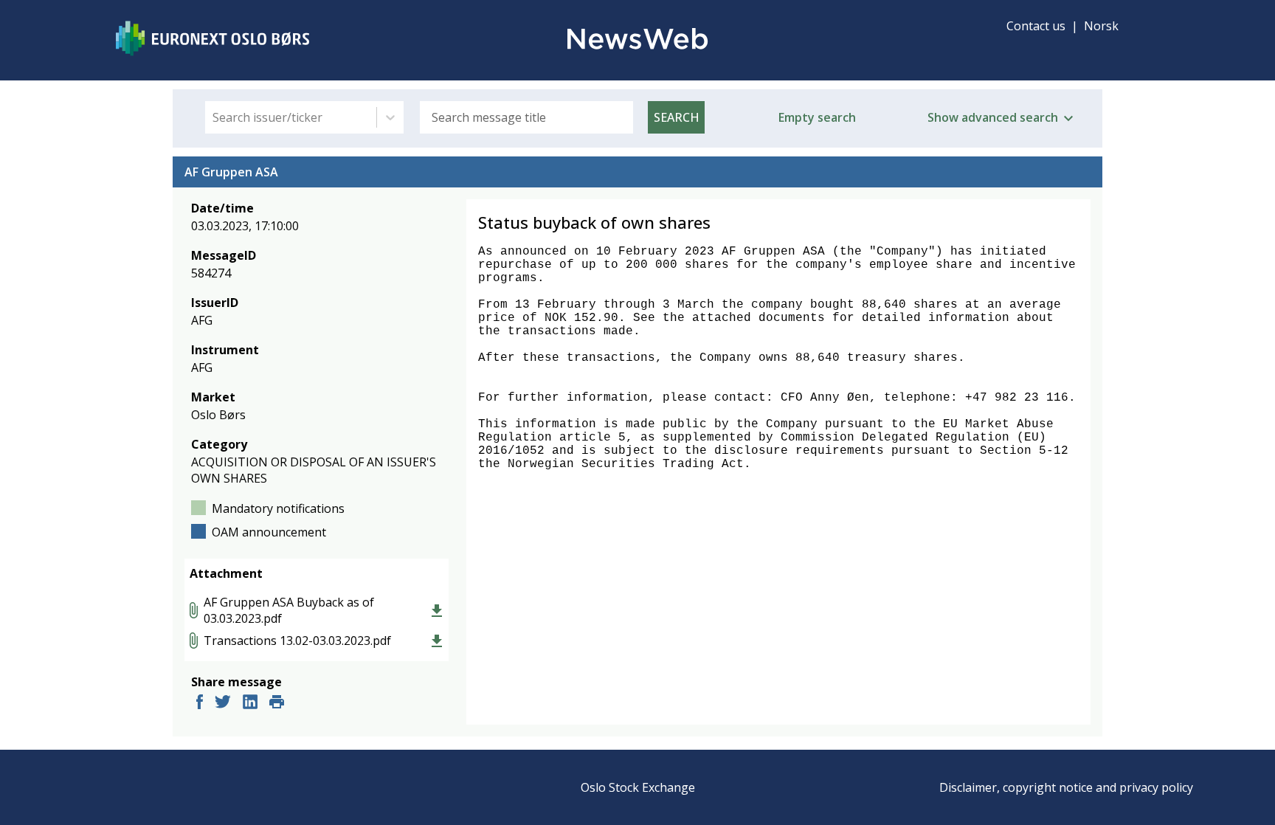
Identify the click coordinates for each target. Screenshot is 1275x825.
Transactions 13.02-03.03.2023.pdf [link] (297, 640)
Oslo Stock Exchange (638, 787)
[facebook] (199, 703)
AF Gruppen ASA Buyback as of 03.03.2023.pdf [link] (289, 610)
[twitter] (223, 703)
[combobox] (213, 117)
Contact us (1035, 26)
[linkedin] (250, 703)
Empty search (817, 117)
